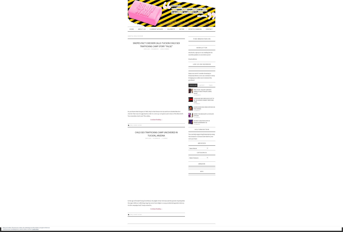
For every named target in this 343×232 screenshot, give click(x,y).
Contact (209, 29)
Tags (211, 85)
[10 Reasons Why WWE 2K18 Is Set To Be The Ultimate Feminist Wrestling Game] (190, 99)
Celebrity (171, 29)
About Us (142, 29)
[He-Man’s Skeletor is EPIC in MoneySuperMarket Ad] (190, 122)
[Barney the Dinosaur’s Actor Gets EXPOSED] (190, 115)
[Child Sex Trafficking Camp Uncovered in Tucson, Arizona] (156, 169)
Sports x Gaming (195, 29)
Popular (193, 85)
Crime (131, 125)
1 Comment (165, 138)
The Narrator (154, 49)
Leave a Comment (164, 49)
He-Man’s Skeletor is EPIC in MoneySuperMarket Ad (202, 121)
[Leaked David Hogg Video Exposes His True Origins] (190, 108)
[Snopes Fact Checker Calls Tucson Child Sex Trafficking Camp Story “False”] (156, 80)
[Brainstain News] (171, 13)
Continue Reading (156, 119)
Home (132, 29)
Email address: (192, 59)
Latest (202, 85)
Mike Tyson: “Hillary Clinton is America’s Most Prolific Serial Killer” (203, 91)
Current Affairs (156, 29)
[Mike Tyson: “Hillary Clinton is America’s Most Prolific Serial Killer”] (190, 91)
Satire (181, 29)
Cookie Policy (35, 229)
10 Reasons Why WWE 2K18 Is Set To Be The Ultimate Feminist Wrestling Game (204, 100)
